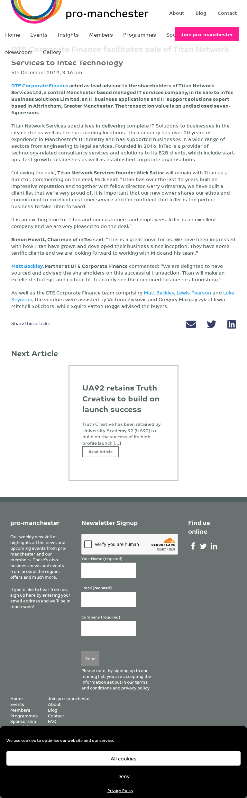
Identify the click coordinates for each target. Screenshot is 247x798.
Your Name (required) (102, 558)
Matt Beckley (159, 292)
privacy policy (135, 687)
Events (39, 34)
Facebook (192, 546)
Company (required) (100, 617)
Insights (68, 34)
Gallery (52, 51)
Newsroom (18, 51)
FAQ (52, 721)
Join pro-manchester (207, 34)
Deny (123, 776)
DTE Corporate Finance (39, 85)
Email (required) (96, 588)
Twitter (203, 546)
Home (12, 34)
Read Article (101, 451)
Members (101, 34)
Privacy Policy (120, 790)
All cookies (124, 758)
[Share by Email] (191, 325)
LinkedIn (214, 546)
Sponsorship (23, 721)
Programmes (139, 34)
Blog (201, 12)
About (176, 12)
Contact (227, 12)
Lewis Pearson (194, 292)
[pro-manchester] (51, 13)
